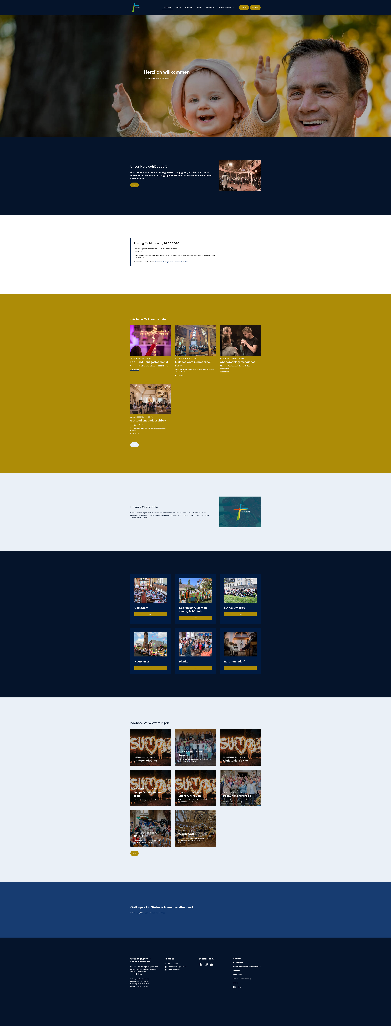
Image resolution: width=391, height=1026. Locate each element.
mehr (134, 185)
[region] (195, 381)
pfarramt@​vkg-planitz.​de (177, 967)
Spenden (255, 7)
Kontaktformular (174, 970)
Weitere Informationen (182, 262)
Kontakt (244, 7)
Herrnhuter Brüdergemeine (164, 262)
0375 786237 (173, 964)
